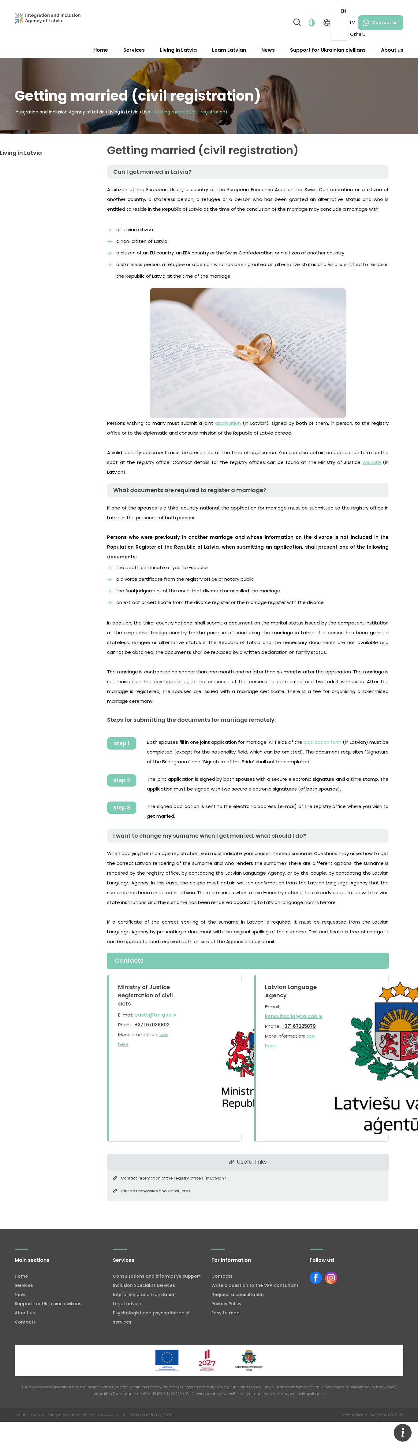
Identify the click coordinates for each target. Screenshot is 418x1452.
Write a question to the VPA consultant (254, 1285)
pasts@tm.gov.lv (155, 1015)
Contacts (25, 1322)
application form (322, 742)
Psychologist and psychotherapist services (151, 1317)
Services (134, 50)
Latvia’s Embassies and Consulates (155, 1191)
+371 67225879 (299, 1026)
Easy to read (225, 1313)
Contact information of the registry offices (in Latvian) (173, 1178)
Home (100, 50)
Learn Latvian (229, 50)
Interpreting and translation (144, 1294)
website (372, 462)
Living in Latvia (178, 50)
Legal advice (127, 1304)
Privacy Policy (226, 1304)
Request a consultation (237, 1294)
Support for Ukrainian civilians (328, 50)
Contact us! (385, 23)
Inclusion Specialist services (144, 1285)
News (268, 50)
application (228, 423)
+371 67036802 (152, 1024)
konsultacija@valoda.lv (294, 1016)
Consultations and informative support (157, 1276)
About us (392, 50)
